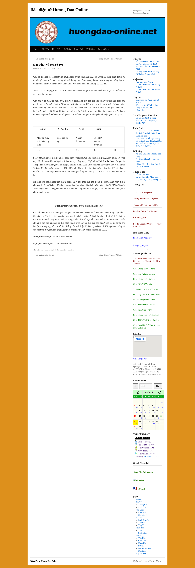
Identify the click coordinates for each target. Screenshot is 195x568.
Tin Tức (45, 49)
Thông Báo (142, 505)
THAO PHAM (56, 68)
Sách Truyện (143, 520)
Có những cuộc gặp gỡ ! (44, 59)
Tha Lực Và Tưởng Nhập (146, 120)
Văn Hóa (141, 538)
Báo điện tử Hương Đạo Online (59, 9)
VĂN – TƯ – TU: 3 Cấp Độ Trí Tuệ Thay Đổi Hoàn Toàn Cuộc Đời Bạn (148, 133)
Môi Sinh (142, 551)
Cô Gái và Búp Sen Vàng (146, 118)
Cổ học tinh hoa (142, 174)
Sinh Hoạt (142, 507)
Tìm (157, 386)
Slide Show (143, 533)
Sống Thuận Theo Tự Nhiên (112, 59)
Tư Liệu (67, 49)
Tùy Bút (53, 250)
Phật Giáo (56, 49)
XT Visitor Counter (151, 456)
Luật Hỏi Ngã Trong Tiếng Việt (149, 179)
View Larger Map (140, 359)
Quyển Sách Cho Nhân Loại (147, 177)
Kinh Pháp (142, 512)
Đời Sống (90, 49)
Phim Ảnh (79, 49)
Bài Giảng (142, 515)
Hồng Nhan (140, 110)
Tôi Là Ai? (140, 123)
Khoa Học (142, 543)
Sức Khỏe (142, 546)
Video (140, 530)
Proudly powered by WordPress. (148, 561)
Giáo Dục (142, 541)
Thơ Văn (141, 525)
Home (36, 49)
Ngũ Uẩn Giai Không (144, 82)
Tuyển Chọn (103, 49)
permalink (70, 250)
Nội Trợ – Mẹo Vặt (146, 548)
